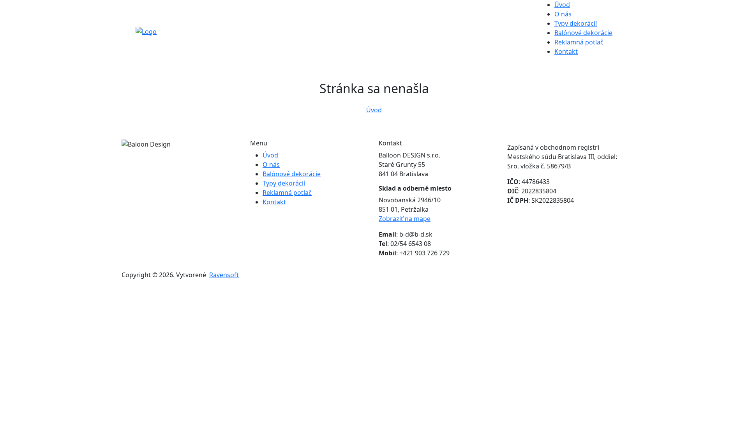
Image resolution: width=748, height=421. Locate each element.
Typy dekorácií (575, 23)
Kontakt (566, 51)
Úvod (562, 4)
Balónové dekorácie (583, 32)
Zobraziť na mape (404, 218)
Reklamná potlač (578, 42)
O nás (563, 14)
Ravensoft (224, 275)
